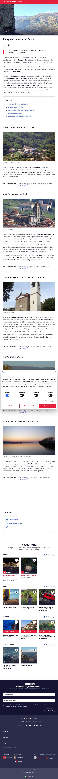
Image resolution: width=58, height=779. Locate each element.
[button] (29, 731)
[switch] (22, 395)
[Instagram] (24, 726)
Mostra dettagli (49, 401)
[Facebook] (17, 726)
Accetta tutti (47, 405)
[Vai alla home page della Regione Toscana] (7, 757)
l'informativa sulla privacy (23, 704)
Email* (4, 698)
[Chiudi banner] (55, 371)
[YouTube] (34, 726)
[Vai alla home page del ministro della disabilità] (18, 757)
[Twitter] (21, 726)
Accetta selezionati (29, 405)
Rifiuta (10, 405)
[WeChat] (37, 726)
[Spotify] (40, 726)
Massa (49, 83)
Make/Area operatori (9, 747)
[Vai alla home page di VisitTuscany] (14, 1)
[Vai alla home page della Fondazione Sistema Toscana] (38, 757)
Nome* (5, 692)
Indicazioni (23, 185)
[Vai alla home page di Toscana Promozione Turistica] (49, 758)
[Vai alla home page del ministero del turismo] (18, 761)
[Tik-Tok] (27, 726)
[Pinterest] (30, 726)
